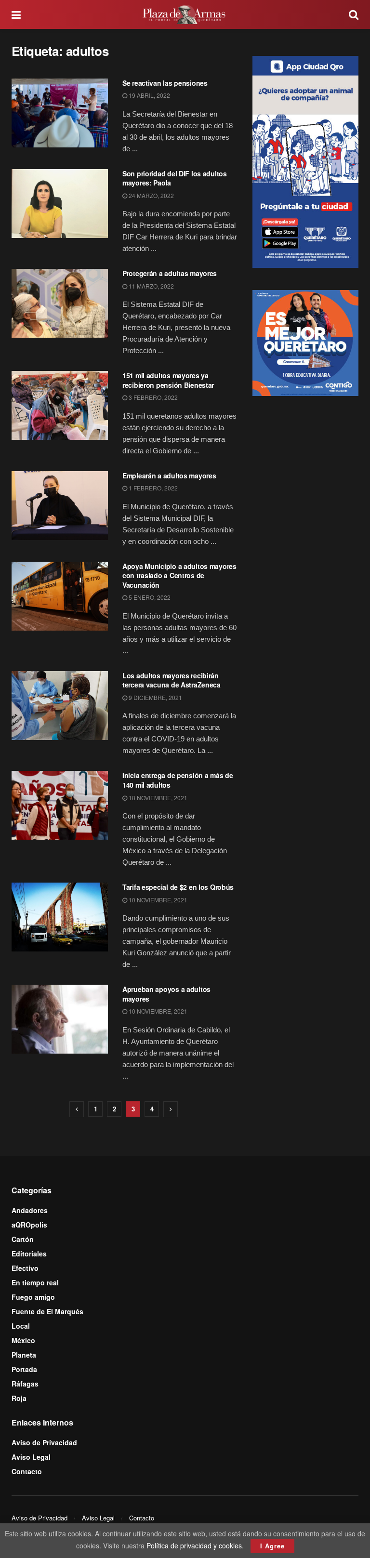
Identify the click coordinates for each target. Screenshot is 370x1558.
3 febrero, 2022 (152, 397)
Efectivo (25, 1268)
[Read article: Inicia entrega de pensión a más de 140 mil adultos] (60, 805)
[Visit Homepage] (185, 14)
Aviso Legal (31, 1457)
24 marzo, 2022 (150, 195)
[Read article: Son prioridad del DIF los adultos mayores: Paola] (60, 203)
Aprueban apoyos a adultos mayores (166, 993)
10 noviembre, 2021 (157, 900)
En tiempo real (35, 1282)
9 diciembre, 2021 (154, 697)
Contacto (27, 1471)
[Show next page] (170, 1109)
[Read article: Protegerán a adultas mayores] (60, 303)
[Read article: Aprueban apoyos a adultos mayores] (60, 1019)
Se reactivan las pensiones (165, 83)
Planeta (24, 1355)
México (23, 1340)
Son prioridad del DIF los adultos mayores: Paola (174, 178)
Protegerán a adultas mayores (169, 273)
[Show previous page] (76, 1109)
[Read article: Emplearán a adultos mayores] (60, 505)
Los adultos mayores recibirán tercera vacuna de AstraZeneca (171, 680)
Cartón (23, 1239)
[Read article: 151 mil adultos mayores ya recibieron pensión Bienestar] (60, 405)
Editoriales (29, 1253)
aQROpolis (29, 1224)
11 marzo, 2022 (150, 286)
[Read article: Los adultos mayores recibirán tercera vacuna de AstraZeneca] (60, 705)
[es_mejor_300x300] (305, 342)
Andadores (30, 1210)
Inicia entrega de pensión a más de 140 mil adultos (177, 780)
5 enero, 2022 (149, 597)
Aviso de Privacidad (44, 1442)
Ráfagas (25, 1383)
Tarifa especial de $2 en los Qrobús (178, 887)
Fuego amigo (33, 1297)
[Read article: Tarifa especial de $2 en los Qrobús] (60, 917)
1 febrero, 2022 (152, 488)
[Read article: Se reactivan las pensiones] (60, 113)
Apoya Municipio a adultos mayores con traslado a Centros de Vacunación (179, 575)
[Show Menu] (16, 14)
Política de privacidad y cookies (194, 1545)
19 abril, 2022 (148, 95)
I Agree (272, 1545)
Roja (19, 1398)
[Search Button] (353, 14)
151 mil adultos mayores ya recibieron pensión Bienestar (168, 380)
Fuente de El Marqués (47, 1311)
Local (21, 1326)
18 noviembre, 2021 (157, 797)
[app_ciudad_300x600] (305, 160)
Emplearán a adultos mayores (169, 475)
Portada (24, 1369)
